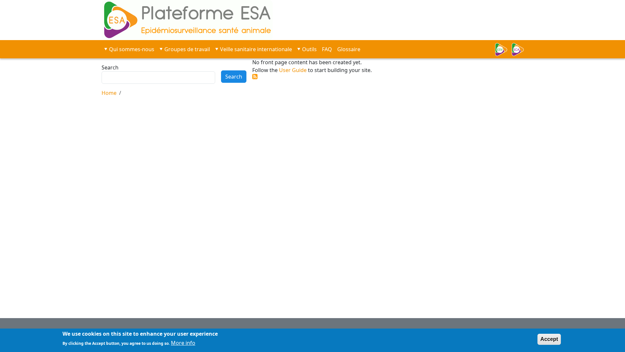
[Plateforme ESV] (503, 49)
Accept (549, 339)
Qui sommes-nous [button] (131, 49)
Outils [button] (309, 49)
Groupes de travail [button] (187, 49)
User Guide (293, 70)
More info (183, 342)
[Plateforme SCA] (520, 49)
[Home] (214, 20)
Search (110, 67)
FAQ (327, 49)
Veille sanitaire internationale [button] (256, 49)
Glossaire (348, 49)
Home (109, 92)
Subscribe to (254, 76)
